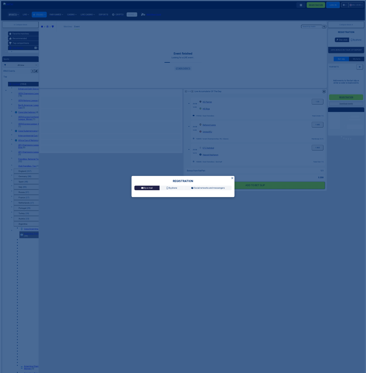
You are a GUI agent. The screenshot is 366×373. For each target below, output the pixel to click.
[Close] (232, 175)
